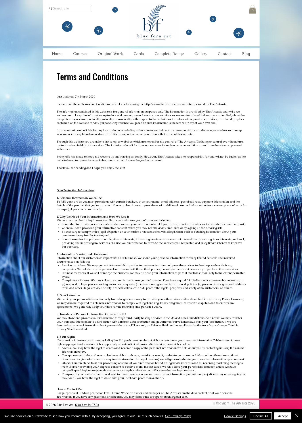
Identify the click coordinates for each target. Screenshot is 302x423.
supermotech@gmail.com (170, 397)
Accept (283, 416)
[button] (252, 9)
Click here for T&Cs (87, 405)
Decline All (260, 416)
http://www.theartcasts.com (163, 104)
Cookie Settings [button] (235, 416)
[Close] (296, 415)
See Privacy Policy (178, 416)
